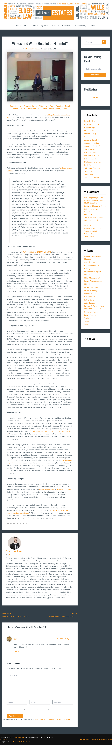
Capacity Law (16, 106)
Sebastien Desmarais (92, 168)
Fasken (87, 137)
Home (18, 25)
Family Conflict (90, 293)
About (26, 25)
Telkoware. (3, 739)
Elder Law (43, 106)
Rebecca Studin (90, 159)
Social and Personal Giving (95, 206)
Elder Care (88, 275)
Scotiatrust (88, 171)
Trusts (86, 321)
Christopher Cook (91, 124)
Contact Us (66, 25)
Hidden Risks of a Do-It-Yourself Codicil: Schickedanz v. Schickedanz (94, 232)
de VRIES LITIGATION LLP (21, 742)
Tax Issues (88, 318)
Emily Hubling (90, 133)
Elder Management (92, 278)
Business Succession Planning (92, 258)
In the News (89, 300)
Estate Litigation (91, 287)
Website (11, 555)
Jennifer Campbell (91, 140)
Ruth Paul (88, 165)
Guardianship (89, 296)
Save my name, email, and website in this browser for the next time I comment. (38, 710)
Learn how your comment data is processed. (53, 719)
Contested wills (30, 106)
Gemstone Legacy (46, 489)
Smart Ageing (90, 315)
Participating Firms (40, 25)
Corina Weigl (89, 127)
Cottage (87, 268)
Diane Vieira (89, 130)
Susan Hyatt (89, 174)
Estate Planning (56, 106)
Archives (55, 25)
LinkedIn (93, 25)
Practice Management (30, 108)
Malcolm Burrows (91, 155)
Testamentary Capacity (51, 108)
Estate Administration (93, 281)
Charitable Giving (91, 265)
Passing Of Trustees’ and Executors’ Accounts (94, 307)
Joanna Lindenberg (92, 143)
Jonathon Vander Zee (93, 146)
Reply (17, 651)
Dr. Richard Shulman (92, 162)
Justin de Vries (90, 149)
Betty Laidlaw (89, 121)
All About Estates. (18, 737)
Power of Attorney (92, 312)
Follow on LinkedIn (105, 740)
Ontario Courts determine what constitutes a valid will (39, 432)
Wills (65, 108)
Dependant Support (92, 271)
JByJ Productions (64, 489)
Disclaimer (94, 740)
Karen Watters (90, 152)
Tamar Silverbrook (91, 177)
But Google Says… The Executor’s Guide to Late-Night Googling (94, 200)
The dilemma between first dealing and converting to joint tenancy (93, 221)
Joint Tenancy (90, 303)
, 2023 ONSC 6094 (36, 252)
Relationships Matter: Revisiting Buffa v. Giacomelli (93, 212)
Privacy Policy (80, 25)
